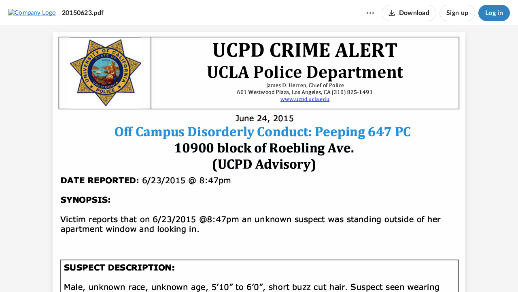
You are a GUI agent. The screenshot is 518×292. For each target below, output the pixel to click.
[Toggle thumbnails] (214, 272)
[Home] (32, 13)
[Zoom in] (272, 272)
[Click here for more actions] (370, 13)
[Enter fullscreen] (303, 272)
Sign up (457, 13)
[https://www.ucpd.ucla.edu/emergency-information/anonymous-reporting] (306, 99)
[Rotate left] (288, 272)
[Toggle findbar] (228, 272)
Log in (494, 13)
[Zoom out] (245, 272)
